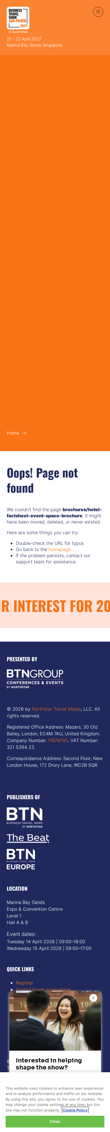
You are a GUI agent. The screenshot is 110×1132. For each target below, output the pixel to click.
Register (24, 983)
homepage (60, 549)
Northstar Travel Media (56, 709)
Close (55, 1121)
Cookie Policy (75, 1110)
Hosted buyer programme (43, 989)
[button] (98, 12)
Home (13, 433)
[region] (55, 1102)
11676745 (57, 740)
